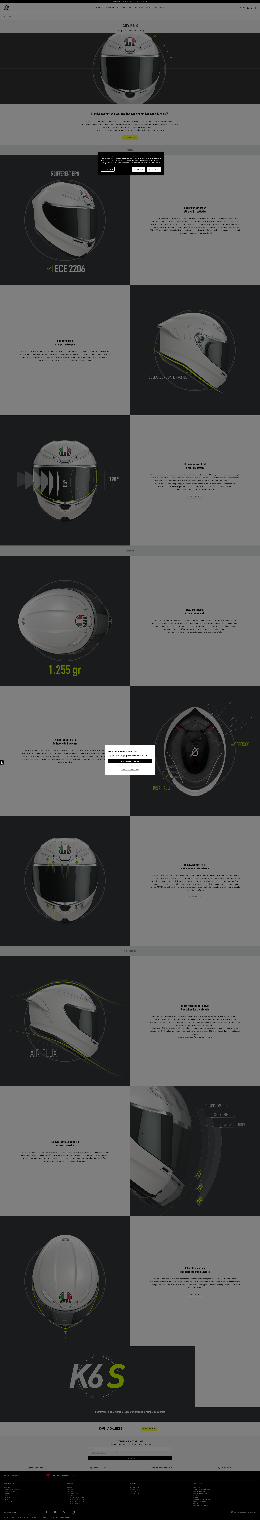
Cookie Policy (154, 162)
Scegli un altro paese (130, 770)
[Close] (152, 747)
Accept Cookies (153, 169)
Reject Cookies (138, 169)
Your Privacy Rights (107, 169)
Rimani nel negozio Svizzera (130, 766)
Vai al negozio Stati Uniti (130, 761)
